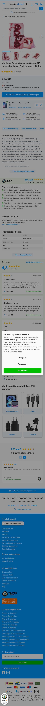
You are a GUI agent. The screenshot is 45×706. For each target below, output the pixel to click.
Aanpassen (22, 364)
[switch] (4, 703)
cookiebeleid (36, 349)
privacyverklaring (16, 352)
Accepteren (22, 370)
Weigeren (22, 358)
